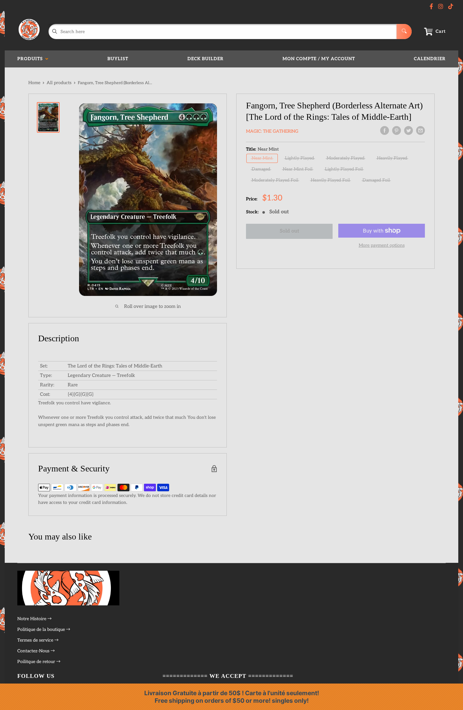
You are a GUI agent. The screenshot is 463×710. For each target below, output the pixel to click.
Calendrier (430, 58)
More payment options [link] (382, 245)
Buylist (117, 58)
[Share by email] (420, 130)
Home (34, 82)
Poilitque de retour (36, 661)
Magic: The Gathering (272, 131)
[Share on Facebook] (384, 130)
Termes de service (35, 640)
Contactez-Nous (34, 651)
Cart (441, 31)
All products (59, 82)
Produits (31, 58)
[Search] (404, 31)
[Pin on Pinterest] (396, 130)
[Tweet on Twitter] (408, 130)
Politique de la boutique (41, 629)
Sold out (289, 231)
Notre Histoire (32, 618)
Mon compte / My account (319, 58)
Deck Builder (205, 58)
